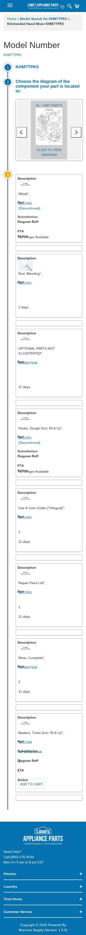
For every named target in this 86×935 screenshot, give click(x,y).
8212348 (25, 742)
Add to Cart (31, 784)
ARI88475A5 (28, 667)
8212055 (25, 592)
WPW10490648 (30, 752)
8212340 (29, 206)
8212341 (25, 283)
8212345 (25, 517)
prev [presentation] (21, 132)
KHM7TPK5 (12, 55)
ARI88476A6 (28, 363)
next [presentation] (76, 132)
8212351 (29, 440)
